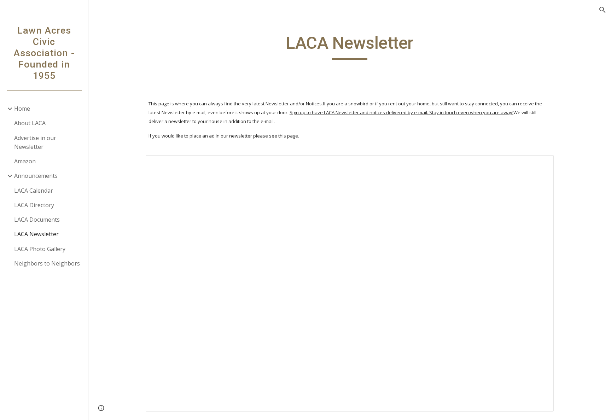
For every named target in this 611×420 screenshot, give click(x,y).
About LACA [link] (30, 123)
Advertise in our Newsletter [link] (35, 142)
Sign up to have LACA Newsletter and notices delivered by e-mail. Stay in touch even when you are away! (401, 112)
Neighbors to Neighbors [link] (47, 263)
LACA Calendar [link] (33, 190)
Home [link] (22, 108)
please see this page (275, 136)
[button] (602, 9)
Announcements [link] (36, 176)
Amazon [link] (25, 161)
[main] (349, 46)
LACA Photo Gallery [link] (39, 249)
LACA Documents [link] (37, 219)
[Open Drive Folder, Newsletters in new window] (540, 164)
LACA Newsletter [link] (36, 234)
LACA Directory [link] (34, 205)
